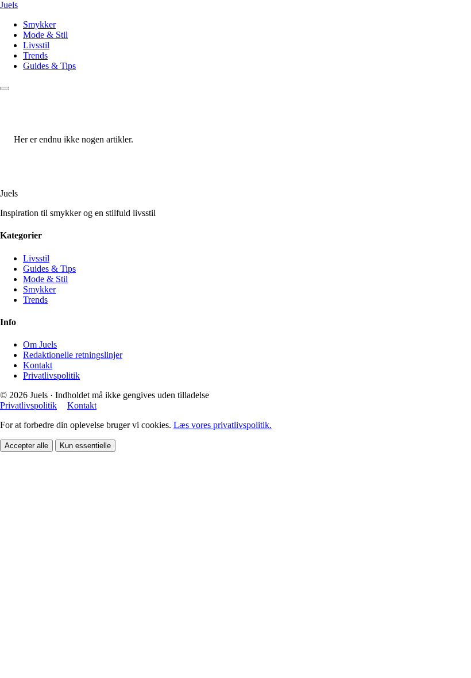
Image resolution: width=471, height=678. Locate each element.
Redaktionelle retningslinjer (72, 355)
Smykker (39, 24)
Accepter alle (26, 445)
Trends (35, 55)
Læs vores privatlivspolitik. (222, 425)
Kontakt (37, 365)
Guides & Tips (49, 66)
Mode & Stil (45, 35)
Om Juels (40, 344)
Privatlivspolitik (51, 375)
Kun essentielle (85, 445)
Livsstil (36, 45)
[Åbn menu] (4, 88)
